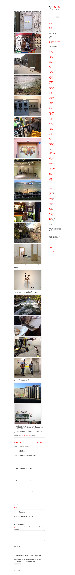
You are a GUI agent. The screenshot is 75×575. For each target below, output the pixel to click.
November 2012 (51, 143)
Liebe (50, 208)
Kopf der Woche (51, 207)
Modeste (50, 174)
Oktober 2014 (51, 114)
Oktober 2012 (51, 144)
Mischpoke (50, 212)
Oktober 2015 (51, 99)
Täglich (50, 215)
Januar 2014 (51, 125)
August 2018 (51, 72)
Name (15, 541)
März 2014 (50, 123)
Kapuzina (50, 164)
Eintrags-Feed (51, 248)
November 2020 (51, 56)
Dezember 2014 (51, 112)
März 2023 (50, 51)
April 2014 (50, 122)
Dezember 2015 (51, 97)
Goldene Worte (51, 199)
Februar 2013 (51, 139)
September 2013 (51, 130)
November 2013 (51, 128)
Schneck (50, 178)
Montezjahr (51, 213)
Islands (50, 204)
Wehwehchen (51, 218)
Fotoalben (50, 152)
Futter (50, 197)
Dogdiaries (50, 193)
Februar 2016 (51, 94)
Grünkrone (50, 200)
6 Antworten (16, 8)
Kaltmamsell (51, 163)
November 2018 (51, 71)
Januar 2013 (51, 140)
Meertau (50, 173)
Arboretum (50, 154)
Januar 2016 (51, 96)
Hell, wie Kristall (18, 442)
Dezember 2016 (51, 87)
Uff (49, 29)
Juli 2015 (50, 103)
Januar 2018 (51, 77)
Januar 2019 (51, 68)
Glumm (50, 162)
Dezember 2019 (51, 63)
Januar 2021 (51, 53)
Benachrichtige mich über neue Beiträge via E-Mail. (25, 561)
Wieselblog (50, 180)
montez (20, 462)
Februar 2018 (51, 76)
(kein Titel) (50, 23)
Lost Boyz (50, 209)
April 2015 (50, 107)
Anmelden (50, 247)
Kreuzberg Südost (52, 168)
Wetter (50, 219)
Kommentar (16, 529)
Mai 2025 (50, 50)
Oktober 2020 (51, 57)
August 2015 (51, 102)
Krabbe (50, 167)
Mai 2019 (50, 66)
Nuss (49, 177)
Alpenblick (50, 188)
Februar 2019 (51, 67)
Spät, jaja (50, 28)
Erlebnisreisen (29, 435)
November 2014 (51, 113)
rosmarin (20, 486)
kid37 (50, 41)
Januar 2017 (51, 86)
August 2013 (51, 132)
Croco (50, 157)
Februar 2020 (51, 61)
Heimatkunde (51, 203)
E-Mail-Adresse (17, 546)
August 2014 (51, 117)
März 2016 (50, 93)
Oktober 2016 (51, 88)
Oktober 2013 (51, 129)
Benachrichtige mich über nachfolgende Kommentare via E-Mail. (28, 559)
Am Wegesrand (51, 189)
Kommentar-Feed (52, 249)
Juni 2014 (50, 119)
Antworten (15, 482)
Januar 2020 (51, 62)
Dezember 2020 (51, 55)
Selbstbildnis (51, 214)
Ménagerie (50, 210)
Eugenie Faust (51, 158)
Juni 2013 (50, 134)
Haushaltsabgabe (41, 442)
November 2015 (51, 98)
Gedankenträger (51, 160)
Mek (49, 172)
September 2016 (51, 89)
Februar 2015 (51, 109)
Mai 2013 (50, 135)
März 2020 (50, 60)
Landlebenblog (51, 169)
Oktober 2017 (51, 78)
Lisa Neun (50, 170)
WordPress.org (51, 251)
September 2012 (51, 145)
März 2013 (50, 138)
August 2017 (51, 81)
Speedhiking (51, 179)
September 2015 (51, 101)
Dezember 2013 (51, 127)
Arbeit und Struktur (52, 153)
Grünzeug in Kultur (52, 202)
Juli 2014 (50, 118)
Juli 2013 (50, 133)
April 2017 (50, 82)
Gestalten (50, 198)
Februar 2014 (51, 124)
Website (15, 550)
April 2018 (50, 73)
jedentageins (51, 205)
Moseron (50, 175)
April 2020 (50, 58)
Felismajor (50, 159)
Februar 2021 (51, 52)
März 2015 (50, 108)
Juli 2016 (50, 92)
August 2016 (51, 91)
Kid (49, 165)
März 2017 (50, 83)
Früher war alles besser (53, 195)
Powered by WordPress (17, 570)
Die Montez (51, 192)
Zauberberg (51, 220)
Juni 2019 (50, 65)
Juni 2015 (50, 104)
